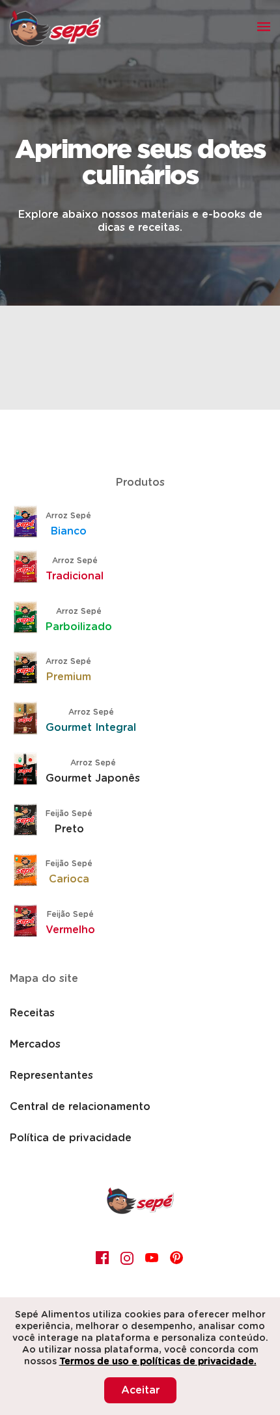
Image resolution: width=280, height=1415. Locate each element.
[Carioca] (29, 871)
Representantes (51, 1075)
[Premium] (29, 669)
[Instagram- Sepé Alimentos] (127, 1257)
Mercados (35, 1044)
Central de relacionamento (80, 1107)
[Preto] (29, 821)
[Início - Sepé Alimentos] (55, 28)
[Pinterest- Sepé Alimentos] (177, 1257)
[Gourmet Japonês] (29, 770)
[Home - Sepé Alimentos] (140, 1211)
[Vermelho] (29, 922)
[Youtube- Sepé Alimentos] (152, 1257)
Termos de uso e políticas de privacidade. (158, 1361)
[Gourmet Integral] (29, 719)
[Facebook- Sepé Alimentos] (103, 1257)
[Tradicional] (29, 568)
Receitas (32, 1013)
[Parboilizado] (29, 619)
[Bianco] (29, 523)
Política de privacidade (71, 1138)
